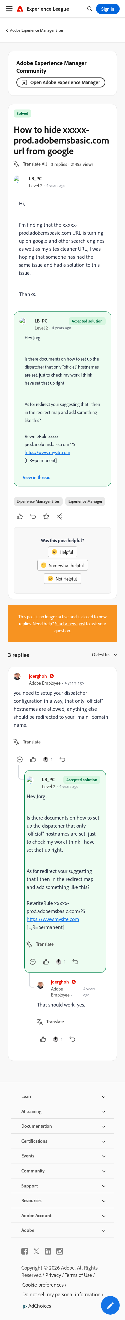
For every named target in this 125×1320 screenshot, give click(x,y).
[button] (35, 164)
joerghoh (38, 676)
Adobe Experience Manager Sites (37, 30)
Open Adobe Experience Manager (65, 82)
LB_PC (35, 178)
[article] (62, 718)
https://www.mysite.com (47, 452)
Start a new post (70, 623)
